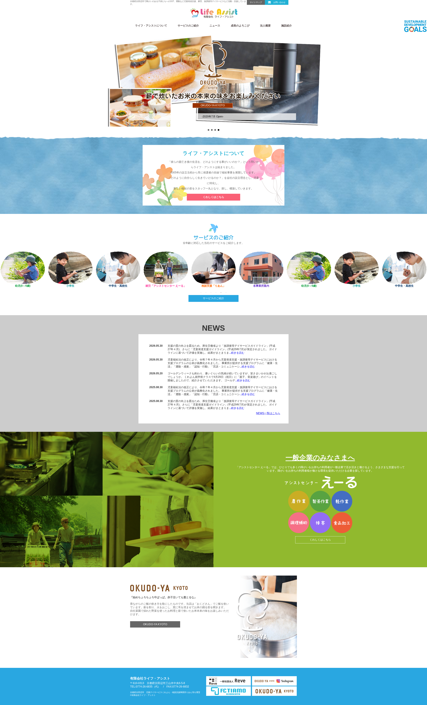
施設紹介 (286, 25)
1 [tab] (201, 292)
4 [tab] (216, 292)
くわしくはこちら (213, 197)
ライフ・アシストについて (151, 25)
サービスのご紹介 (188, 25)
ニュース (214, 25)
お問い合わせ (279, 2)
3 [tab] (211, 292)
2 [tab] (206, 292)
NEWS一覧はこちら (268, 413)
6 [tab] (226, 292)
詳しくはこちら (212, 90)
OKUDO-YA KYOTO (155, 624)
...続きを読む (236, 352)
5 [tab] (221, 292)
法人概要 (265, 25)
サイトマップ (256, 2)
